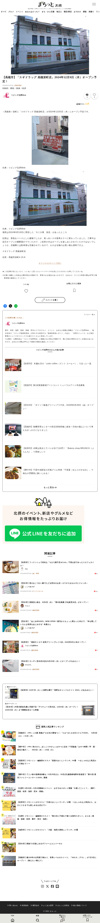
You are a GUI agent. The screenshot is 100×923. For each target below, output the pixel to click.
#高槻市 (5, 88)
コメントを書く (51, 300)
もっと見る (49, 487)
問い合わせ (13, 905)
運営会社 (35, 905)
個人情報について (80, 905)
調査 (85, 12)
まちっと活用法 (63, 905)
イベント (19, 12)
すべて (3, 12)
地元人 (59, 12)
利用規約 (25, 905)
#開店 (12, 88)
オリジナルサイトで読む (50, 263)
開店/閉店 (68, 12)
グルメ (11, 12)
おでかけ (77, 12)
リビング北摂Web (18, 95)
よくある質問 (48, 905)
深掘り (91, 12)
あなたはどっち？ (32, 12)
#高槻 (18, 88)
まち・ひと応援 (48, 12)
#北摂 (24, 88)
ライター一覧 (89, 314)
